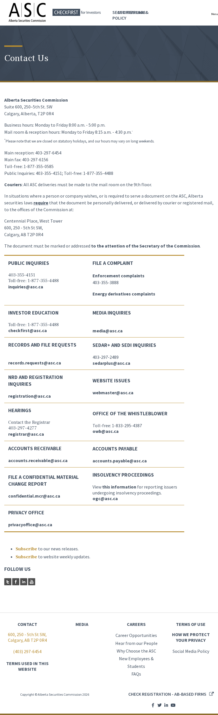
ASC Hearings (132, 12)
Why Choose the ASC (136, 651)
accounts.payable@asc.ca (120, 461)
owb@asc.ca (106, 431)
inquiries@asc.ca (25, 287)
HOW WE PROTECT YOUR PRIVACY (191, 637)
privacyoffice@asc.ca (30, 524)
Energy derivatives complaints (124, 294)
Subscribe (26, 549)
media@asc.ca (108, 331)
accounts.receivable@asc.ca (38, 460)
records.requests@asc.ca (34, 363)
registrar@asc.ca (26, 434)
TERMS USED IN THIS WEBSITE (27, 666)
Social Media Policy (191, 651)
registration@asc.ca (29, 396)
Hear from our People (136, 643)
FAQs (136, 674)
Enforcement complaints (118, 275)
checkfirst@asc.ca (27, 330)
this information (119, 487)
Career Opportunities (136, 635)
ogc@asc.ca (105, 498)
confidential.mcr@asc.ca (34, 496)
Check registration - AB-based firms (167, 694)
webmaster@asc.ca (113, 392)
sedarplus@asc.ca (111, 363)
